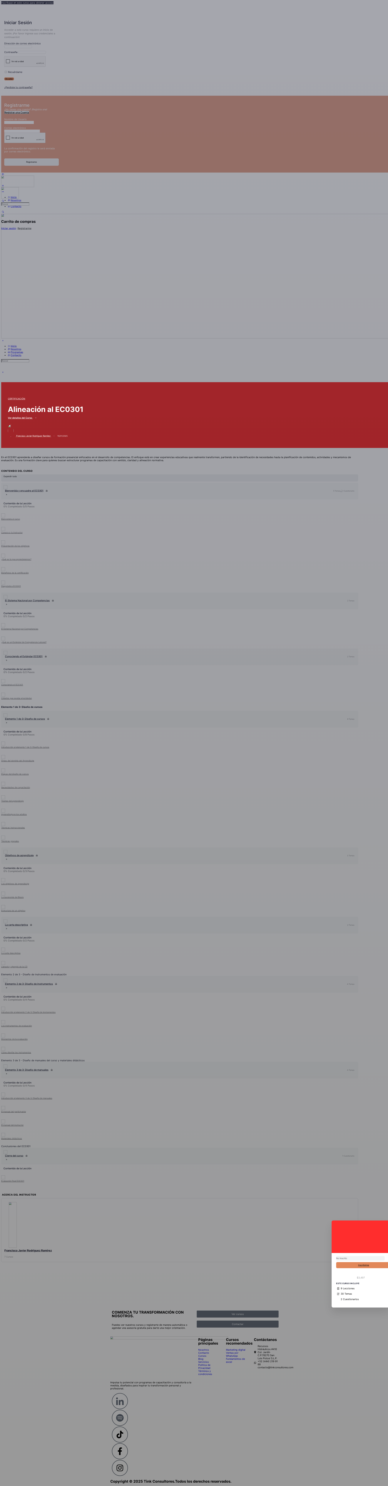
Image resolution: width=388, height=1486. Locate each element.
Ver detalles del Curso (20, 417)
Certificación (16, 398)
